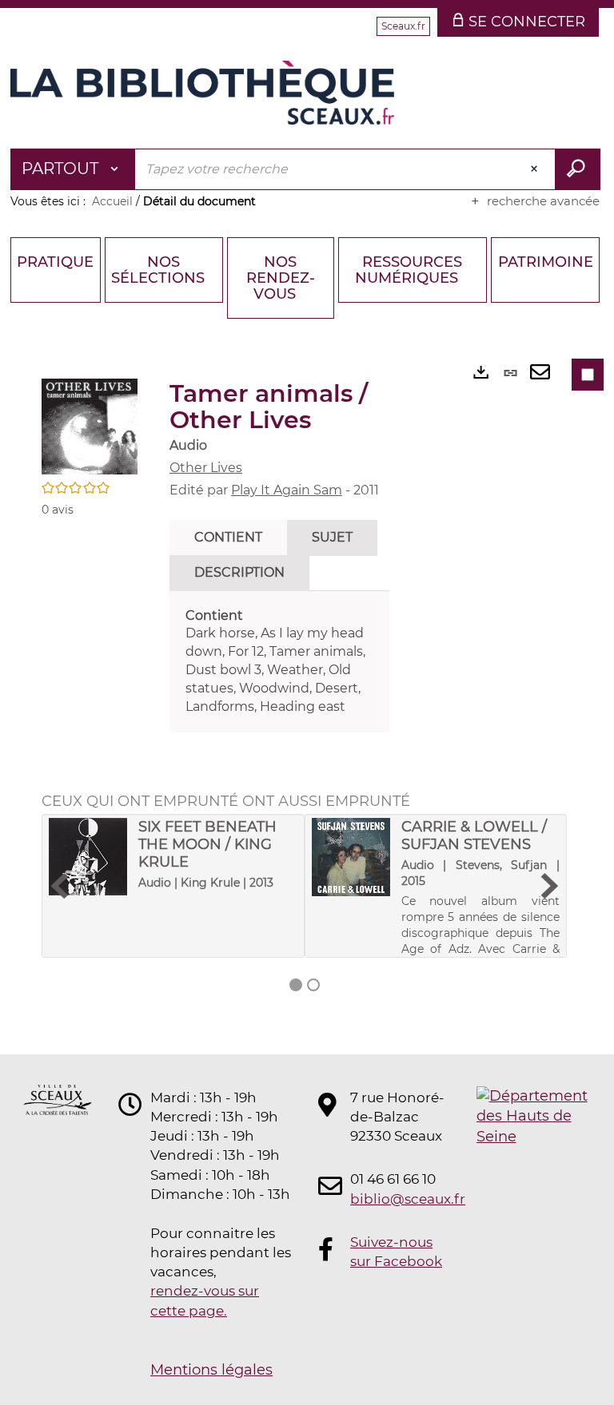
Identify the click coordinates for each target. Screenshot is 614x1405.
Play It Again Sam (286, 490)
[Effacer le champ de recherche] (535, 169)
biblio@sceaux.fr (398, 1199)
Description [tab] (239, 572)
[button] (90, 426)
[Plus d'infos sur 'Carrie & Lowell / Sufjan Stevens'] (351, 857)
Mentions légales (211, 1370)
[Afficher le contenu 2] (313, 984)
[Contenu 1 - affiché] (295, 984)
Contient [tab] (228, 537)
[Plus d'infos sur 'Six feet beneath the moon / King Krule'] (88, 857)
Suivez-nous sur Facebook (396, 1251)
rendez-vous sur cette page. (204, 1300)
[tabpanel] (279, 661)
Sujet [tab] (332, 537)
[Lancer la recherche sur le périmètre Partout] (577, 169)
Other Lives (205, 467)
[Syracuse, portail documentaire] (202, 93)
